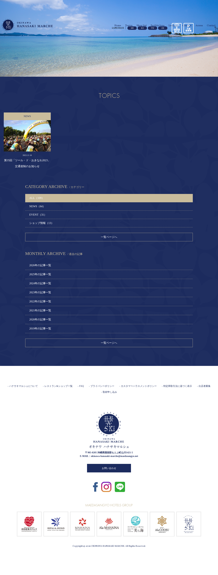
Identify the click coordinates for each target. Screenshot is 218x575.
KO (142, 28)
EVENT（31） (38, 214)
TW (152, 28)
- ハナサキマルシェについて (23, 386)
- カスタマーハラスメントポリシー (138, 386)
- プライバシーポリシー (101, 386)
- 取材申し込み (109, 392)
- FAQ (81, 386)
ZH (162, 28)
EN (132, 28)
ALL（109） (36, 197)
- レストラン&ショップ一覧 (58, 386)
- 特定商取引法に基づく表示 (177, 386)
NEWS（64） (37, 206)
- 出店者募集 (204, 386)
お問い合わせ (109, 468)
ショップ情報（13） (41, 223)
